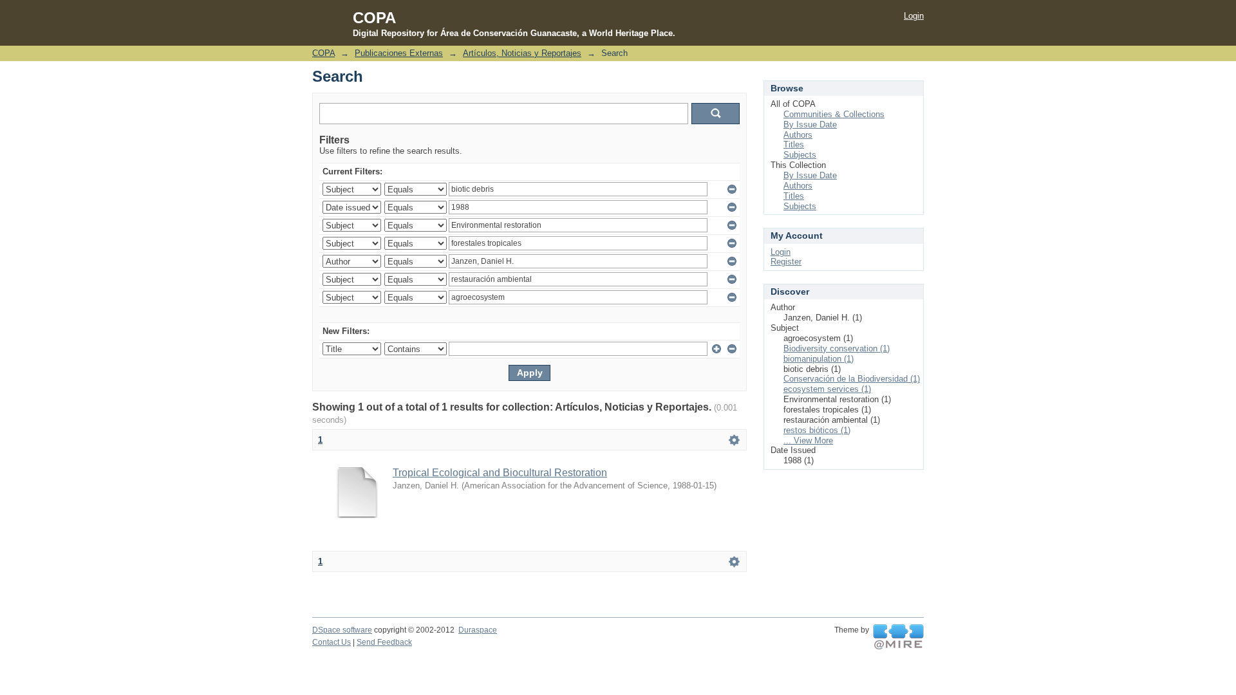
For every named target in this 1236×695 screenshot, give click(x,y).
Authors (797, 135)
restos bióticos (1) (816, 430)
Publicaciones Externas (399, 53)
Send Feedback (384, 642)
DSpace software (342, 630)
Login (914, 16)
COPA (323, 53)
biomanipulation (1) (818, 359)
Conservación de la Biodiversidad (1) (851, 379)
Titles (793, 144)
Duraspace (477, 630)
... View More (808, 440)
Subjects (799, 155)
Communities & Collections (834, 114)
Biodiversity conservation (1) (836, 348)
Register (786, 261)
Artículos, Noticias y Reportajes (522, 53)
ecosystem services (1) (827, 389)
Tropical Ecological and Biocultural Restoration (500, 472)
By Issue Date (810, 124)
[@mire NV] (898, 637)
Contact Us (331, 642)
